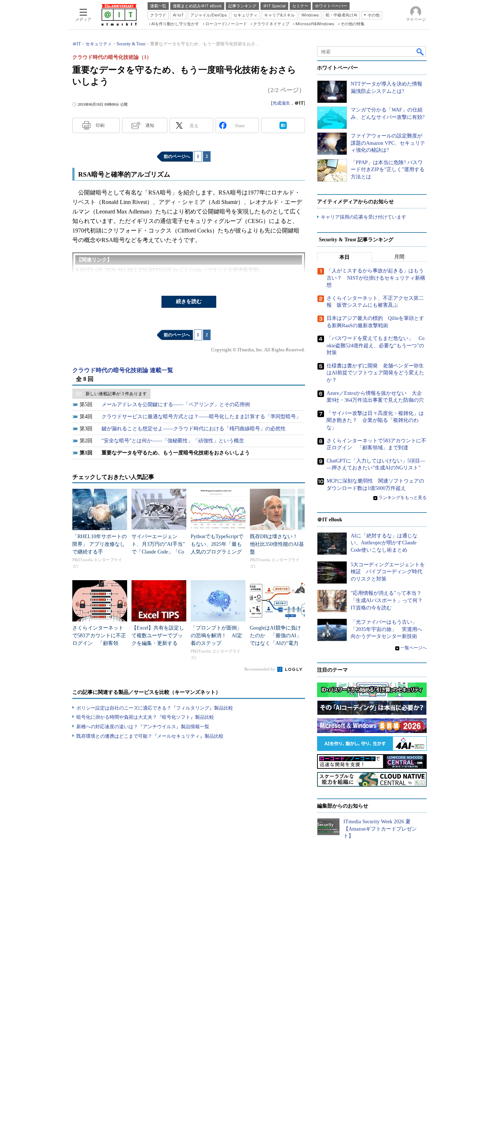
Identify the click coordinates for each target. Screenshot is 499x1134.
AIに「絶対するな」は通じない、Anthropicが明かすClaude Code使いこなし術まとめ (384, 543)
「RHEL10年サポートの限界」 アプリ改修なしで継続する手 (99, 544)
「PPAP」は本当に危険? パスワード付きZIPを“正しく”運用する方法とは (387, 169)
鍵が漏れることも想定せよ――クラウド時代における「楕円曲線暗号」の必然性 (194, 428)
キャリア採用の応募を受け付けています (363, 217)
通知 (149, 125)
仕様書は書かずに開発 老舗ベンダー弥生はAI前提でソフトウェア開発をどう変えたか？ (375, 373)
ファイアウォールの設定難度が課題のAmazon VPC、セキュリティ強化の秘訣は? (388, 143)
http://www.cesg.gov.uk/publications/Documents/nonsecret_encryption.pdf (151, 279)
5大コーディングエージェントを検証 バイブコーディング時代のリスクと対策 (388, 572)
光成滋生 (281, 103)
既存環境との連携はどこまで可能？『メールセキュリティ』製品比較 (150, 736)
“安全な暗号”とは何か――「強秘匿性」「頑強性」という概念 (173, 440)
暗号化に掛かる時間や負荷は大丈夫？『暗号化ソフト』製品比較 (145, 717)
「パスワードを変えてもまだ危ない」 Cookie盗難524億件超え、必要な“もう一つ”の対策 (375, 345)
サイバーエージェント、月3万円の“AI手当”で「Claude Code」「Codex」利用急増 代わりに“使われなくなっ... (158, 552)
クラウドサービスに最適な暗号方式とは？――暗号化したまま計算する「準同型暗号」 (201, 416)
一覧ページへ (413, 647)
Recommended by (260, 669)
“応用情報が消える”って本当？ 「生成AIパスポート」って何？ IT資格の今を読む (389, 600)
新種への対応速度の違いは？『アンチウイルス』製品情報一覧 (142, 726)
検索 (420, 51)
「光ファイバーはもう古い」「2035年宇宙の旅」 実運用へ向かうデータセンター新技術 (386, 629)
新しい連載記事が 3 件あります (116, 393)
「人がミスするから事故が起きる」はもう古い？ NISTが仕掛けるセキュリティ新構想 (376, 278)
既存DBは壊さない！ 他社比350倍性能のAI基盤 (277, 544)
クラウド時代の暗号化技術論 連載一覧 (122, 370)
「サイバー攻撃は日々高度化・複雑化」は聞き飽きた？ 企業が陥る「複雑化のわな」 (375, 420)
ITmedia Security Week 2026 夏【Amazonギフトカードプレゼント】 (380, 829)
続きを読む (189, 301)
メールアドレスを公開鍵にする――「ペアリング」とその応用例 (176, 404)
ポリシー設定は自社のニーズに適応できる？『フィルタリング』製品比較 (154, 708)
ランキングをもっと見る (402, 497)
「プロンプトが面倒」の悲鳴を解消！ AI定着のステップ (216, 635)
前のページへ (177, 156)
